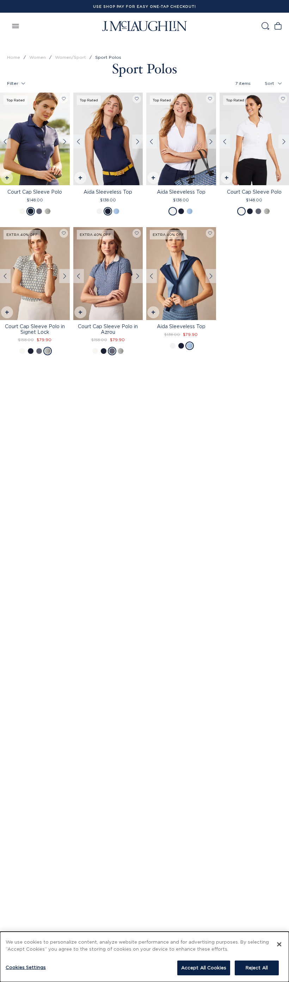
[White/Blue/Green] (47, 211)
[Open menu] (15, 26)
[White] (22, 211)
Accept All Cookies (203, 967)
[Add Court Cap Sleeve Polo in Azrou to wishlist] (137, 233)
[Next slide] (64, 142)
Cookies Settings (26, 967)
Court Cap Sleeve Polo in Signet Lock (35, 329)
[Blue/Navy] (39, 211)
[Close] (279, 944)
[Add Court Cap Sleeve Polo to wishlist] (64, 98)
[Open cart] (277, 25)
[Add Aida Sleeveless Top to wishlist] (137, 98)
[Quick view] (6, 179)
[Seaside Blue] (116, 211)
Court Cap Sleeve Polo (34, 191)
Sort (269, 83)
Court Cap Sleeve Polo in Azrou (108, 329)
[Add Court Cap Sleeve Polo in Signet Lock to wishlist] (64, 233)
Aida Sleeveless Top (108, 191)
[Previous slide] (5, 142)
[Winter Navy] (30, 211)
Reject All (257, 967)
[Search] (265, 25)
